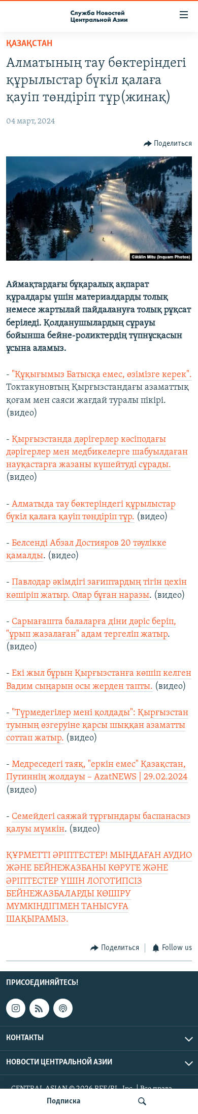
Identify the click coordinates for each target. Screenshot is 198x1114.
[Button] (168, 143)
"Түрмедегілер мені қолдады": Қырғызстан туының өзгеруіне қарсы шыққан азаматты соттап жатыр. (97, 726)
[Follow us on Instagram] (15, 1008)
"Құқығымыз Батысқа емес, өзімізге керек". (102, 375)
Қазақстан (29, 44)
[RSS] (39, 1008)
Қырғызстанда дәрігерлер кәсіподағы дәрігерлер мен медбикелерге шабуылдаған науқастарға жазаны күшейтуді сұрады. (97, 452)
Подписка (63, 1101)
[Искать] (142, 1101)
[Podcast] (63, 1008)
